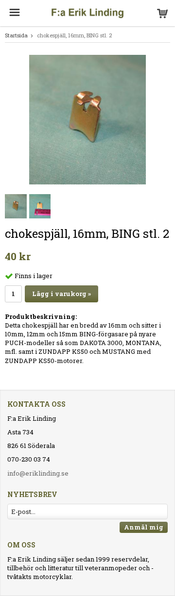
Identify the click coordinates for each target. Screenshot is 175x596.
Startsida (16, 35)
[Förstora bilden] (87, 119)
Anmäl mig (143, 527)
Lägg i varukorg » (61, 293)
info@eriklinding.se (38, 473)
